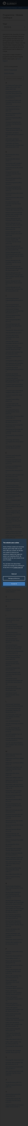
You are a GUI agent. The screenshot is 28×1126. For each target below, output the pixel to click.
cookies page (17, 567)
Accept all (14, 584)
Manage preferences (14, 578)
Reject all (14, 574)
